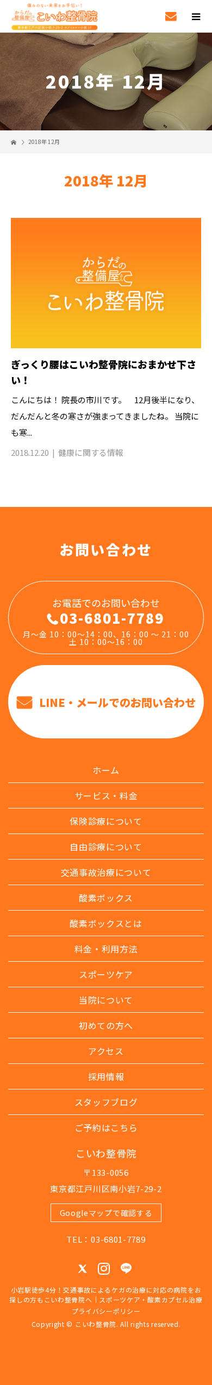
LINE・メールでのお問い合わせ (116, 702)
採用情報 (106, 1076)
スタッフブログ (106, 1101)
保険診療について (106, 821)
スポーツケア (106, 974)
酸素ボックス (106, 897)
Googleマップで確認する (106, 1212)
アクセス (106, 1050)
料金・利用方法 (106, 948)
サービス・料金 (106, 795)
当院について (106, 999)
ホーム (106, 769)
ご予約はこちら (106, 1127)
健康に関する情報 (90, 452)
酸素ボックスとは (106, 923)
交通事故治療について (106, 872)
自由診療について (106, 846)
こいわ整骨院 (106, 1153)
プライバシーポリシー (106, 1310)
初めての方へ (106, 1025)
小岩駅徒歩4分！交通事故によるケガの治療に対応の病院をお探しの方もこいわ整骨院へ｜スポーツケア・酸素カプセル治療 (106, 1294)
